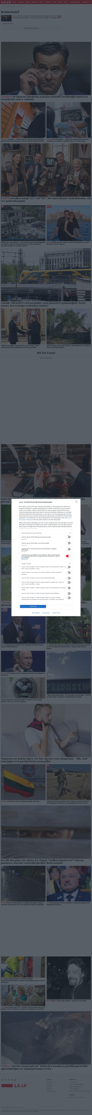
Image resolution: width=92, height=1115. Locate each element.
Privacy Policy (56, 613)
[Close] (77, 502)
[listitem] (46, 533)
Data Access (46, 613)
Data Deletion (36, 613)
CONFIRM (33, 606)
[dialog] (46, 557)
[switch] (68, 537)
